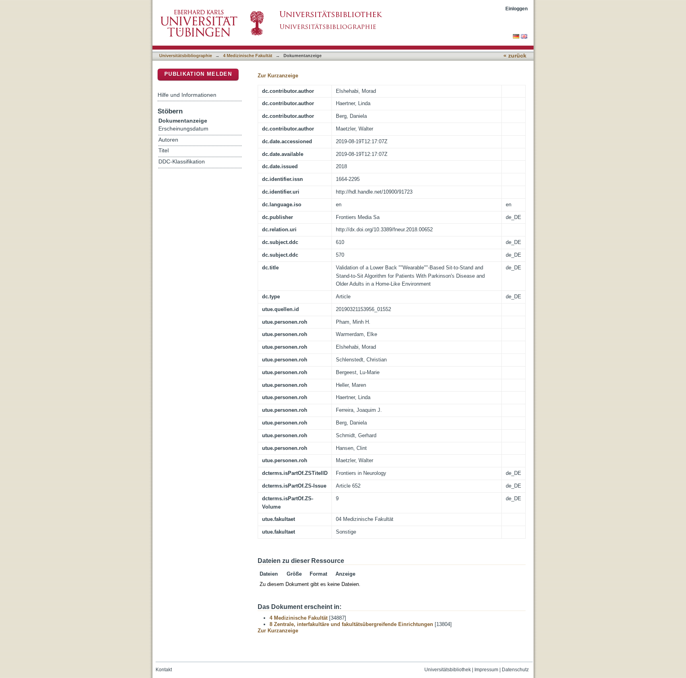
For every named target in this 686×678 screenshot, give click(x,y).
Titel (163, 151)
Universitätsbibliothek (447, 669)
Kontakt (164, 669)
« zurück (514, 56)
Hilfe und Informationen (187, 95)
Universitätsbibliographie (185, 55)
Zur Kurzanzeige (278, 76)
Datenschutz (515, 669)
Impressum (486, 669)
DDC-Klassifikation (181, 162)
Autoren (168, 140)
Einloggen (516, 8)
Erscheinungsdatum (183, 129)
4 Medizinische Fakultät (247, 55)
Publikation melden (198, 74)
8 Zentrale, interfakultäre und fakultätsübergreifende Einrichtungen (351, 624)
